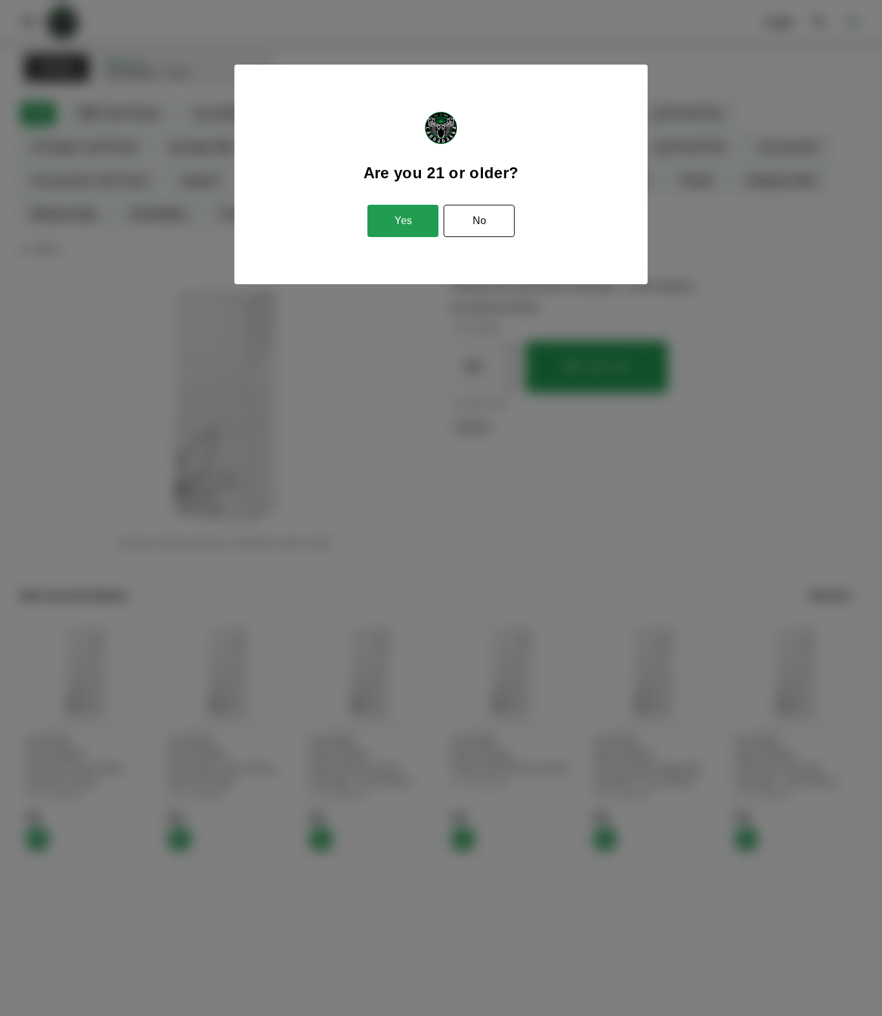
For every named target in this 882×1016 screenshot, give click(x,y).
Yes (403, 220)
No (479, 220)
